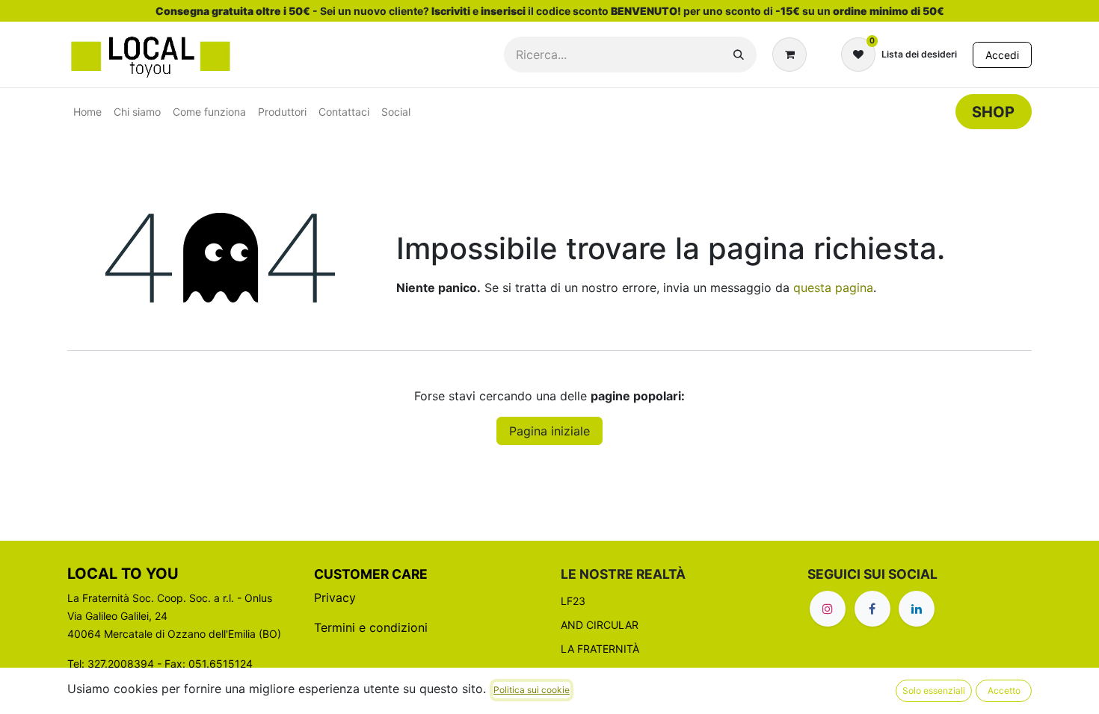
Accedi (1002, 55)
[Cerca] (739, 54)
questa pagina (833, 287)
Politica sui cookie (531, 689)
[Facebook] (872, 609)
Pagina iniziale (549, 430)
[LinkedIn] (917, 609)
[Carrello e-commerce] (792, 54)
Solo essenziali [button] (933, 690)
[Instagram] (828, 609)
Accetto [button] (1004, 690)
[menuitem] (87, 111)
